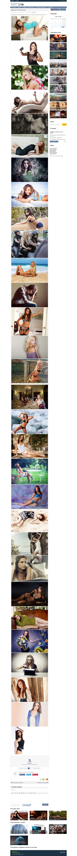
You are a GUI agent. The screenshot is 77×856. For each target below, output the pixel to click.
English (55, 10)
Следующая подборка (42, 782)
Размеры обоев (31, 7)
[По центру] (21, 793)
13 (58, 23)
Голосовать (54, 141)
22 (62, 25)
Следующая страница (36, 768)
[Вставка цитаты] (31, 793)
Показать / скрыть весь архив (56, 155)
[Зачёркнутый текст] (17, 793)
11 (53, 23)
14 (60, 23)
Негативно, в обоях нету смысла (58, 139)
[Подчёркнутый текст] (15, 793)
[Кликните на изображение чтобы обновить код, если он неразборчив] (26, 806)
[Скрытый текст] (30, 793)
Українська (63, 10)
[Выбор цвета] (27, 793)
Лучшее (17, 0)
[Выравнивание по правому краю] (23, 793)
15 (62, 23)
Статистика (50, 7)
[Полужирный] (12, 793)
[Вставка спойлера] (35, 793)
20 (58, 25)
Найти (64, 124)
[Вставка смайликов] (25, 793)
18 (53, 25)
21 (60, 25)
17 (51, 25)
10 (51, 23)
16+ (31, 12)
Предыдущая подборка (17, 782)
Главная (12, 0)
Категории (14, 7)
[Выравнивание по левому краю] (19, 793)
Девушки (19, 7)
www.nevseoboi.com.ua (16, 852)
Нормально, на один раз (56, 137)
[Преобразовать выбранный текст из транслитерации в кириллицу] (33, 793)
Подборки (25, 7)
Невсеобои (18, 5)
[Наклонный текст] (14, 793)
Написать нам (14, 851)
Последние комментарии (41, 7)
